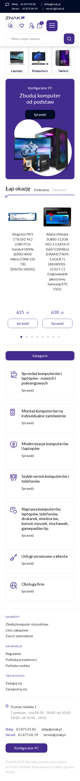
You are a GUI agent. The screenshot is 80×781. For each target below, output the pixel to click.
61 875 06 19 (30, 8)
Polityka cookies (18, 666)
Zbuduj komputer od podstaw (27, 624)
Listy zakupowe (17, 630)
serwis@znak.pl (55, 8)
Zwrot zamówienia (19, 636)
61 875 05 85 (28, 4)
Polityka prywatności (21, 660)
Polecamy (41, 190)
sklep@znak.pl (52, 4)
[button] (21, 337)
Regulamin (13, 654)
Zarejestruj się (16, 689)
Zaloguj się (14, 683)
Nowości (59, 190)
